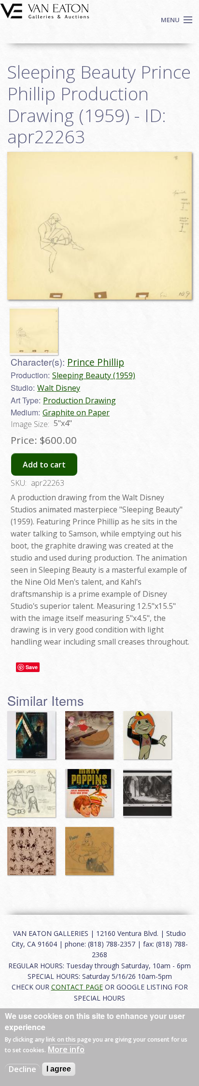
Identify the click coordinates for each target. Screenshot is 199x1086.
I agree (58, 1069)
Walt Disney (58, 388)
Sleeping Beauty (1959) (93, 375)
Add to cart (44, 464)
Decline (22, 1069)
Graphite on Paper (76, 412)
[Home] (44, 10)
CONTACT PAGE (77, 986)
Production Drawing (79, 400)
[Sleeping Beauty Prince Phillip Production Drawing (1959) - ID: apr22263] (36, 326)
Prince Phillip (95, 362)
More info (66, 1049)
